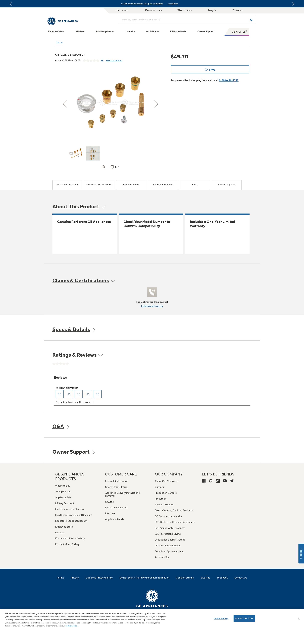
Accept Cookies (244, 618)
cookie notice (71, 626)
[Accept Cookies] (298, 618)
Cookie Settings (221, 618)
